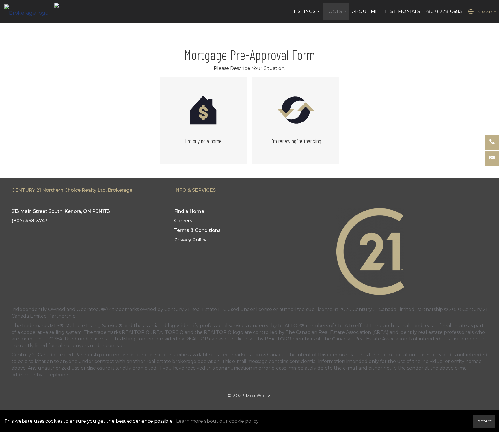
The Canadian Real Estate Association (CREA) (337, 332)
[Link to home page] (29, 11)
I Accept (484, 421)
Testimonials (402, 11)
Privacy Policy (190, 240)
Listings (307, 14)
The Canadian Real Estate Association (364, 339)
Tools (336, 14)
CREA (341, 325)
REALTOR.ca (199, 339)
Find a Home (189, 211)
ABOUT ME (365, 11)
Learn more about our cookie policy (217, 421)
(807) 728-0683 (444, 11)
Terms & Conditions (197, 230)
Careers (183, 221)
